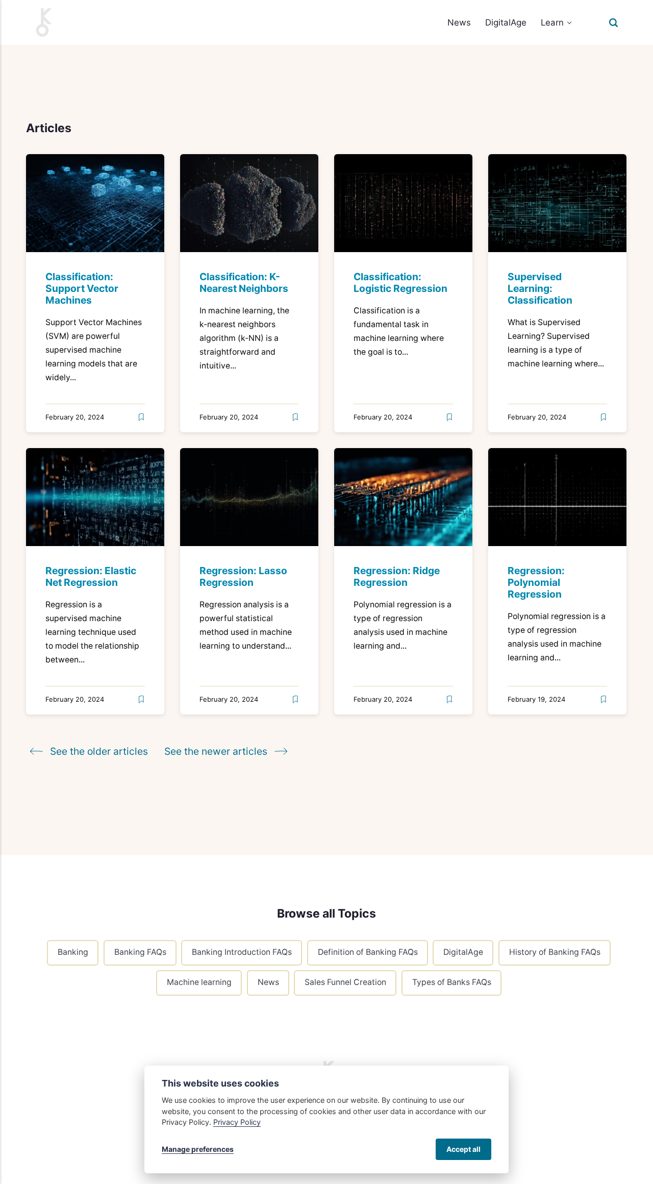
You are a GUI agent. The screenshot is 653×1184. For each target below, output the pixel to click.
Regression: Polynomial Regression (536, 582)
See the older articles (98, 751)
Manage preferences (198, 1149)
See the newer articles (217, 751)
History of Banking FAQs (554, 952)
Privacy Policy (237, 1122)
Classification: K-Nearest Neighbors (244, 283)
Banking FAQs (140, 952)
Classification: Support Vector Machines (82, 289)
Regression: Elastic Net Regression (91, 576)
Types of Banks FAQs (451, 982)
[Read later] (141, 418)
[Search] (613, 22)
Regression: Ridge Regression (397, 576)
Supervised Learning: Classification (540, 289)
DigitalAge (505, 22)
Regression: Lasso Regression (244, 576)
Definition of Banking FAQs (367, 952)
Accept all (463, 1149)
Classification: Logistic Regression (401, 283)
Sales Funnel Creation (345, 982)
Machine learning (199, 982)
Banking (73, 952)
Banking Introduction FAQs (242, 952)
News (459, 22)
